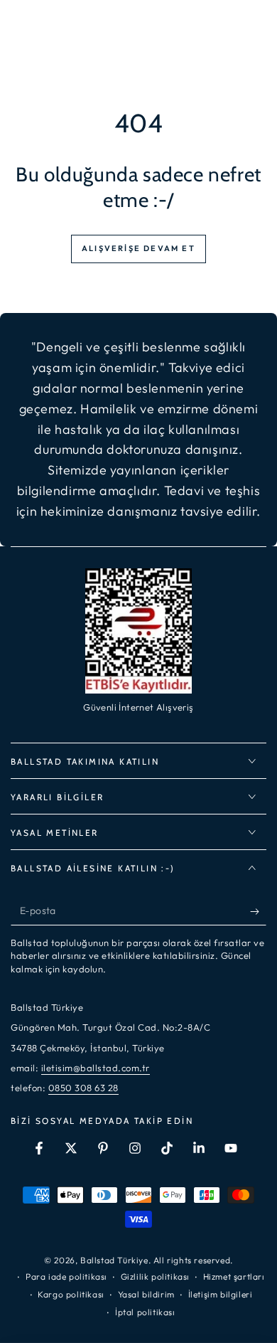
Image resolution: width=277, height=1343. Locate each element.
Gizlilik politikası (155, 1276)
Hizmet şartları (234, 1276)
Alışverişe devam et (138, 248)
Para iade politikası (66, 1276)
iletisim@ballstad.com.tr (95, 1067)
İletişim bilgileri (220, 1294)
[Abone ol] (258, 911)
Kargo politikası (71, 1294)
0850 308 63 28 (83, 1087)
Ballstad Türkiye (114, 1260)
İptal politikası (145, 1312)
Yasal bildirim (146, 1294)
